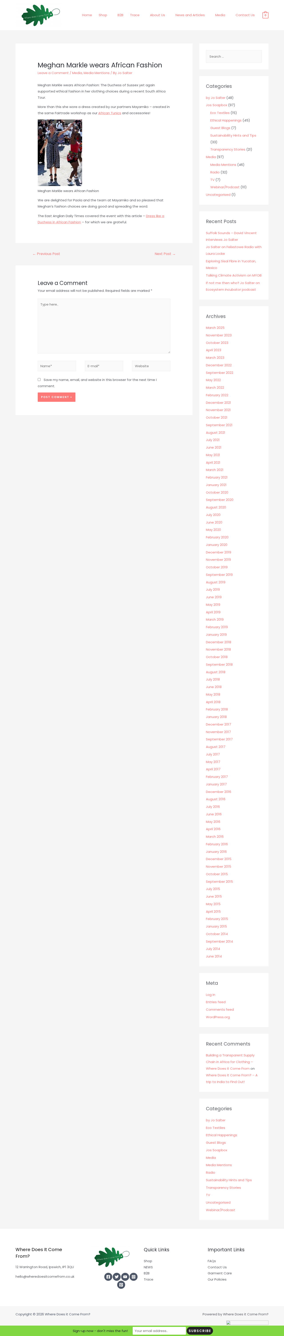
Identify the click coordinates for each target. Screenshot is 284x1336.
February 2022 (217, 395)
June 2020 (214, 522)
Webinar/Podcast (225, 187)
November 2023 (219, 335)
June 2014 (214, 956)
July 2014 (213, 948)
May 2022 (213, 380)
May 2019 (213, 604)
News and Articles (190, 15)
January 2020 (216, 544)
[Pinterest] (121, 1285)
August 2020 (216, 507)
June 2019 (214, 597)
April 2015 (213, 911)
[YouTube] (125, 1277)
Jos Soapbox (216, 105)
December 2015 (218, 859)
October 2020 (217, 492)
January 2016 (216, 851)
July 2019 (213, 589)
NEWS (148, 1267)
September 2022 (219, 372)
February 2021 (217, 477)
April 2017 (213, 769)
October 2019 (217, 567)
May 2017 (213, 761)
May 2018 (213, 694)
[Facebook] (108, 1277)
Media (220, 15)
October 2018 (217, 657)
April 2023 (213, 350)
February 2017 (217, 776)
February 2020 (217, 537)
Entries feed (216, 1002)
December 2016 (218, 791)
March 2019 (215, 619)
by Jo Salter (215, 97)
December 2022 (219, 365)
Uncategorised (218, 194)
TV (212, 179)
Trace (135, 15)
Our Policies (217, 1279)
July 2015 (213, 889)
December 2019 (218, 552)
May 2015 (213, 904)
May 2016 (213, 821)
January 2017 (216, 784)
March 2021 (214, 469)
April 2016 (213, 829)
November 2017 (218, 732)
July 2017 (213, 754)
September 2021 (219, 425)
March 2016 (215, 836)
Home (87, 15)
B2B (120, 15)
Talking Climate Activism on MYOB (234, 275)
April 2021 (213, 462)
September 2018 (219, 664)
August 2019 (215, 582)
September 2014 (219, 941)
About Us (157, 15)
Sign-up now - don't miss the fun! (100, 1330)
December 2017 (218, 724)
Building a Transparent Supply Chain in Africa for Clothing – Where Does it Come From (230, 1062)
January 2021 (216, 485)
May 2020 (213, 529)
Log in (210, 994)
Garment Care (220, 1273)
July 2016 (213, 806)
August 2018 (215, 672)
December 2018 (218, 642)
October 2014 (217, 934)
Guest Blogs (220, 128)
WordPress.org (218, 1017)
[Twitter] (117, 1277)
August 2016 (215, 799)
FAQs (212, 1261)
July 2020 (213, 514)
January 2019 (216, 634)
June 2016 (214, 814)
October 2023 (217, 342)
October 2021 (216, 417)
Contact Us (245, 15)
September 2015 (219, 881)
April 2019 (213, 612)
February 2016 (217, 844)
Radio (215, 172)
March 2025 (215, 327)
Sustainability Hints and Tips (233, 135)
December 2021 (218, 402)
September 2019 (219, 574)
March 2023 (215, 357)
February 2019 (217, 627)
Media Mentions (97, 73)
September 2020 (219, 499)
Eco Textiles (220, 112)
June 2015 (214, 896)
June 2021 (213, 447)
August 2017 (215, 746)
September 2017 (219, 739)
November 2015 (218, 866)
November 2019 (218, 559)
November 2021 (218, 410)
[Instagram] (134, 1277)
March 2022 (215, 387)
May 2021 (213, 455)
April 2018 (213, 702)
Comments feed (220, 1009)
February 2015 (217, 918)
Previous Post (46, 253)
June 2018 (214, 687)
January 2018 (216, 716)
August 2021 (215, 432)
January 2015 (216, 926)
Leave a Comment (53, 73)
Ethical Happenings (226, 120)
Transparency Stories (227, 149)
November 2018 (218, 649)
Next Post (165, 253)
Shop (103, 15)
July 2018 (213, 679)
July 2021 (213, 439)
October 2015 (217, 874)
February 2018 (217, 709)
